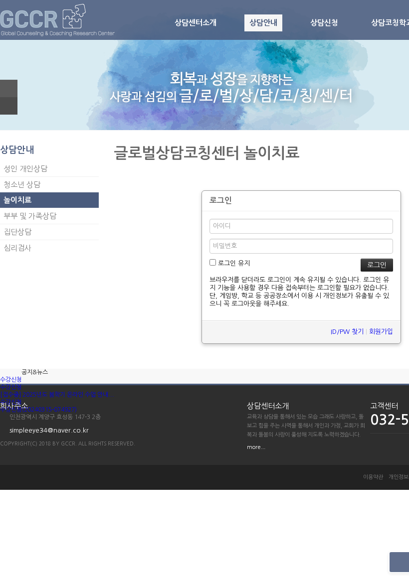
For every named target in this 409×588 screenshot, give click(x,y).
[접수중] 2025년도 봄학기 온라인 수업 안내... (57, 395)
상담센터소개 (195, 22)
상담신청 (324, 22)
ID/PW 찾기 (347, 331)
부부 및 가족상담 (29, 216)
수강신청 (11, 380)
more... (256, 447)
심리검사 (17, 248)
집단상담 (17, 232)
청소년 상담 (21, 184)
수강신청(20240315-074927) (38, 410)
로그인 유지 (233, 263)
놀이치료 (17, 200)
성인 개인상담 (25, 168)
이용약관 (373, 477)
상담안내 (263, 22)
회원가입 (381, 331)
